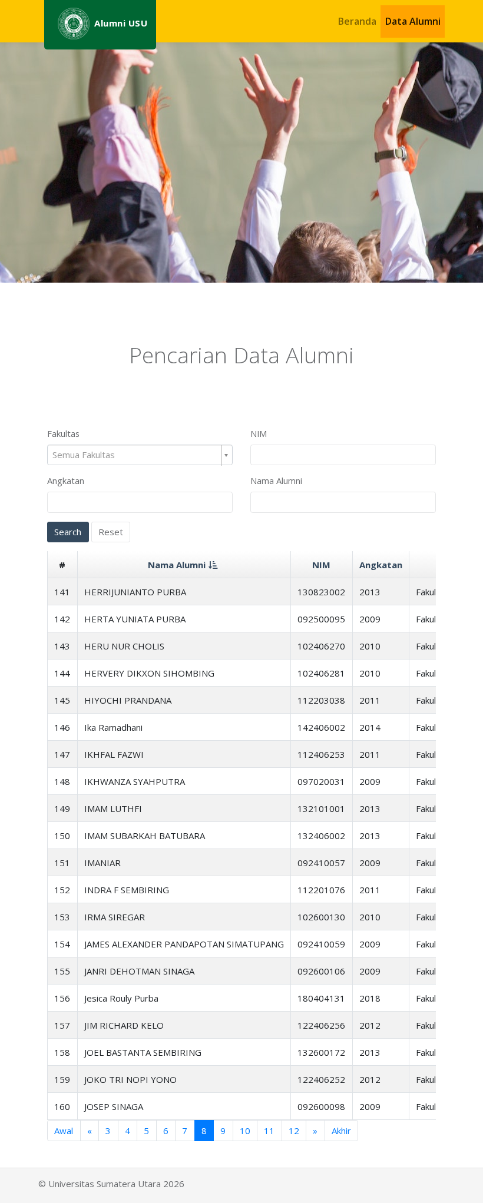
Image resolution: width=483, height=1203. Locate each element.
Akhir (341, 1130)
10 (245, 1130)
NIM (258, 433)
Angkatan (65, 480)
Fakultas (63, 433)
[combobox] (140, 455)
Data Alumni (413, 21)
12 (294, 1130)
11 (269, 1130)
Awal (63, 1130)
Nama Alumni (276, 480)
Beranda (357, 21)
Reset (110, 532)
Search (67, 532)
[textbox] (135, 455)
